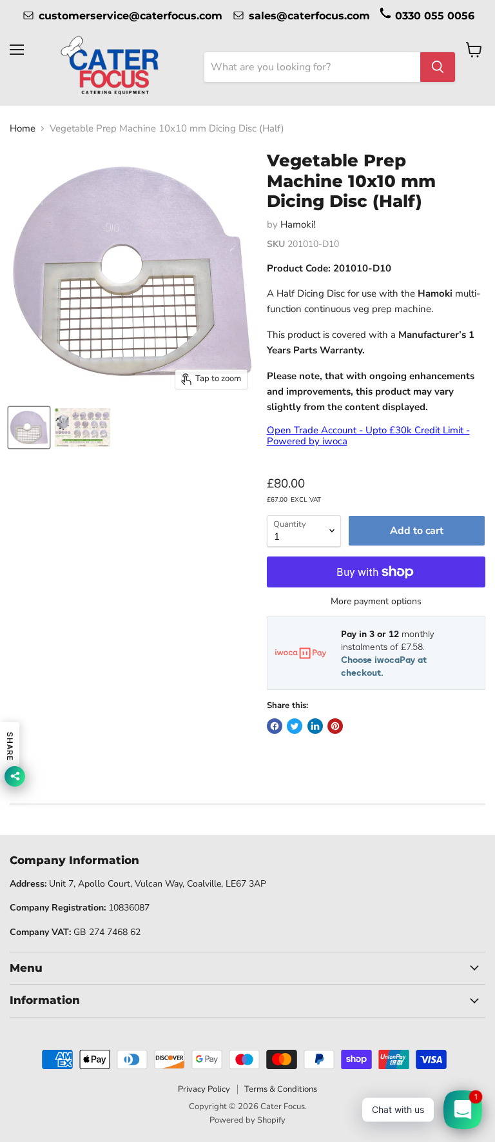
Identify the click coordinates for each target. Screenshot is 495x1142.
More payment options (376, 601)
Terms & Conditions (280, 1089)
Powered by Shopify (247, 1120)
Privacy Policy (204, 1089)
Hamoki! (297, 224)
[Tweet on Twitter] (294, 726)
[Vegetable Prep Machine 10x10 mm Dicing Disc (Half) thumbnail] (29, 427)
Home (22, 128)
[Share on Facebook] (274, 726)
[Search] (437, 67)
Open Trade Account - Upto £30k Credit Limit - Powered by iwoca (368, 436)
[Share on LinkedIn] (315, 726)
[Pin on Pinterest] (335, 726)
